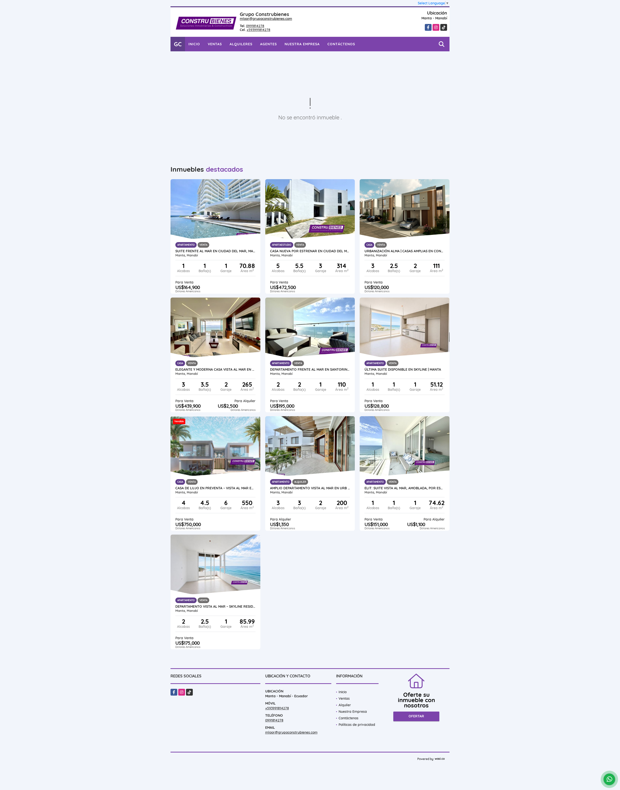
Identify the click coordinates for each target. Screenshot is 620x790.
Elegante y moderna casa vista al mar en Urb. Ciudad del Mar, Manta (215, 369)
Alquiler (345, 705)
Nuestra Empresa (302, 44)
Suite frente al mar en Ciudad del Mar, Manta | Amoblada (215, 251)
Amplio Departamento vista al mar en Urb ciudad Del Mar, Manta (310, 488)
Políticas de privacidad (357, 724)
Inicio (194, 44)
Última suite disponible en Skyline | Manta (402, 369)
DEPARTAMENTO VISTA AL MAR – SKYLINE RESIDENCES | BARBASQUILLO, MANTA (215, 606)
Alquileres (241, 44)
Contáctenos (341, 44)
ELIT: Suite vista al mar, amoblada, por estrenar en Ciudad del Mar (404, 488)
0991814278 (255, 26)
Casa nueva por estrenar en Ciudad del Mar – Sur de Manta (310, 251)
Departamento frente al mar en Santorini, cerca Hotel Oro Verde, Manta (310, 369)
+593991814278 (258, 30)
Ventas (215, 44)
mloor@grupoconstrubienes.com (266, 18)
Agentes (268, 44)
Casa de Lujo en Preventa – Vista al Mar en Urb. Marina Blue (215, 488)
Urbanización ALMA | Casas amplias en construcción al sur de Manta (404, 251)
